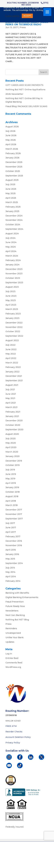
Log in (8, 653)
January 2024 (12, 264)
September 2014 (14, 563)
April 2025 (10, 198)
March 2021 (11, 407)
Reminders (11, 628)
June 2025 (10, 189)
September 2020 (14, 429)
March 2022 (11, 362)
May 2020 (10, 443)
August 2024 (12, 233)
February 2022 (13, 367)
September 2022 (14, 336)
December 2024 (13, 215)
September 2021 (14, 380)
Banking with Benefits (17, 593)
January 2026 (12, 157)
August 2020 (12, 434)
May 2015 (10, 558)
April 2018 (10, 501)
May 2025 (10, 193)
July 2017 (10, 523)
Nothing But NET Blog (17, 619)
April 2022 (10, 358)
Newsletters (11, 610)
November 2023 (13, 273)
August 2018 (11, 496)
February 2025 (13, 206)
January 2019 (12, 487)
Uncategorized (13, 633)
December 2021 (13, 376)
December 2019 (13, 460)
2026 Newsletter (14, 94)
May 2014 (10, 572)
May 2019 (10, 478)
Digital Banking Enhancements (21, 597)
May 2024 (10, 247)
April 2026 (10, 144)
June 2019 (10, 474)
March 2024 (11, 255)
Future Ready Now (15, 606)
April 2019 (10, 483)
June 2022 (10, 349)
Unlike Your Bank (14, 637)
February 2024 (13, 260)
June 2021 (10, 394)
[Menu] (47, 12)
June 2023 (10, 296)
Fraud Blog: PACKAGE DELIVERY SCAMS (26, 106)
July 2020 (10, 438)
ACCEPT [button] (27, 16)
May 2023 (10, 300)
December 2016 (13, 541)
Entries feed (11, 658)
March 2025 (11, 202)
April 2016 (10, 549)
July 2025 (10, 184)
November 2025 (13, 166)
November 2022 (13, 327)
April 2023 (10, 305)
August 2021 (11, 385)
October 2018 (12, 492)
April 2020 (10, 447)
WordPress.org (13, 667)
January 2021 (12, 416)
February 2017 (12, 536)
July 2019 (10, 469)
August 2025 (12, 180)
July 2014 (10, 567)
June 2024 (10, 242)
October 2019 (12, 465)
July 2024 (10, 238)
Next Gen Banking (15, 615)
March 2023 (11, 309)
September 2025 (14, 175)
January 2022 (12, 371)
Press (23, 27)
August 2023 (12, 287)
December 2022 (13, 322)
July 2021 (10, 389)
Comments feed (13, 662)
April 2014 (10, 576)
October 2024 (12, 224)
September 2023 (14, 282)
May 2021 (10, 398)
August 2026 (12, 126)
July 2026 (10, 131)
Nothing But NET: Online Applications (25, 89)
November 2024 (13, 220)
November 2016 (13, 545)
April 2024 (10, 251)
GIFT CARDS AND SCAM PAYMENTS (24, 85)
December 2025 (13, 162)
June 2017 (10, 527)
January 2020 (12, 456)
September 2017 (14, 518)
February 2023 (13, 313)
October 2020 (12, 425)
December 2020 (14, 420)
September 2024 (14, 229)
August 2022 (12, 340)
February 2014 (12, 581)
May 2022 (10, 353)
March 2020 (11, 452)
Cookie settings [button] (12, 16)
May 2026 (10, 140)
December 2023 (13, 269)
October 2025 (12, 171)
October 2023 (12, 278)
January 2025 (12, 211)
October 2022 (12, 331)
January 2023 (12, 318)
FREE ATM (11, 726)
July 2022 (10, 345)
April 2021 (10, 402)
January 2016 (12, 554)
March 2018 (11, 505)
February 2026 (13, 153)
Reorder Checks (13, 731)
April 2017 (10, 532)
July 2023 (10, 291)
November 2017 (13, 514)
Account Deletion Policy (18, 737)
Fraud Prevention (14, 601)
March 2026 (11, 149)
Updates (9, 642)
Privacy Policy (12, 742)
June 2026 (10, 135)
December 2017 (13, 509)
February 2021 (12, 411)
